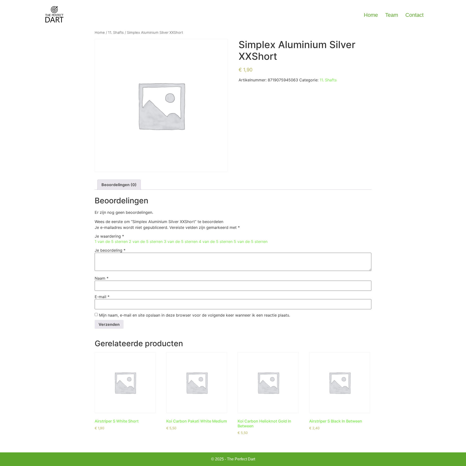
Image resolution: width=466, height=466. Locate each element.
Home (371, 15)
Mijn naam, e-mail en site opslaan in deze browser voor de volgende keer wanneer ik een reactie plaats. (194, 315)
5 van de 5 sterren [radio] (250, 241)
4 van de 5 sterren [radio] (216, 241)
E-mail (102, 297)
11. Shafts (116, 32)
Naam (101, 278)
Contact (414, 15)
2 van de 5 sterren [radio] (146, 241)
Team (391, 15)
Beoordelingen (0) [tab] (119, 184)
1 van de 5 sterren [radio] (111, 241)
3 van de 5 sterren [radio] (181, 241)
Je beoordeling (110, 250)
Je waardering (109, 236)
